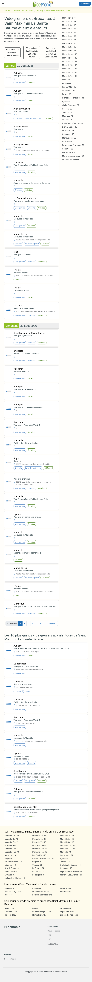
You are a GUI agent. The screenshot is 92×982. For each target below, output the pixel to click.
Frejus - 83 (66, 94)
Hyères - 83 (67, 101)
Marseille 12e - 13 (69, 61)
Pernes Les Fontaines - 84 (73, 98)
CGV (49, 939)
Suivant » (52, 623)
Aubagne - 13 (67, 83)
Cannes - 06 (67, 120)
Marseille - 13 (67, 80)
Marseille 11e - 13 (69, 58)
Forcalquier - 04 (68, 152)
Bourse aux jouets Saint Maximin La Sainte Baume (51, 52)
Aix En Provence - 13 (70, 105)
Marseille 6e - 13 (69, 36)
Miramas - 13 (67, 116)
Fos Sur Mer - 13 (69, 87)
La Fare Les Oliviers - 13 (72, 160)
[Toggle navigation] (2, 3)
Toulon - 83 (67, 112)
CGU (49, 935)
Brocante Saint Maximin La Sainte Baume (12, 52)
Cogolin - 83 (67, 109)
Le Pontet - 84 (68, 130)
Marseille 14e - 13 (69, 69)
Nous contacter (10, 959)
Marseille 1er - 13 (69, 18)
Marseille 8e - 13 (69, 47)
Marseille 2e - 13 (69, 21)
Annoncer (85, 4)
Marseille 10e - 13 (69, 54)
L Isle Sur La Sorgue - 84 (72, 123)
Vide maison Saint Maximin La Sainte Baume (32, 52)
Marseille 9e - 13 (69, 51)
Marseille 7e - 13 (69, 40)
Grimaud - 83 (67, 149)
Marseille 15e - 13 (69, 72)
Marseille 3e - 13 (69, 25)
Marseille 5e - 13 (69, 32)
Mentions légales (53, 931)
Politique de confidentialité (52, 944)
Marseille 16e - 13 (69, 76)
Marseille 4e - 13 (69, 29)
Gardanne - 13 (68, 134)
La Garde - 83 (67, 141)
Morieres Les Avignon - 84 (73, 156)
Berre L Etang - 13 (69, 127)
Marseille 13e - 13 (69, 65)
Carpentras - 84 (68, 91)
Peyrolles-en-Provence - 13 (73, 145)
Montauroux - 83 (69, 138)
